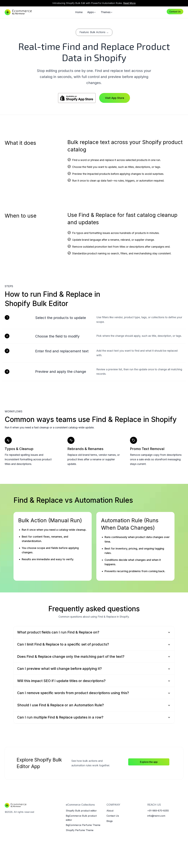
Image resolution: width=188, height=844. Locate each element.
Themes (107, 12)
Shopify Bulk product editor (81, 810)
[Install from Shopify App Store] (77, 98)
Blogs (109, 821)
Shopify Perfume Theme (79, 830)
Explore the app (149, 761)
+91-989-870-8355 (158, 810)
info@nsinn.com (156, 815)
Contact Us (175, 11)
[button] (94, 632)
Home (79, 12)
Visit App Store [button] (114, 97)
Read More (129, 3)
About (109, 810)
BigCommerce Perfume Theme (83, 825)
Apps (91, 12)
